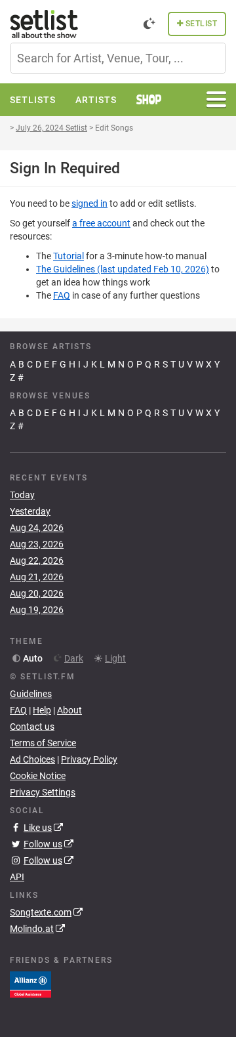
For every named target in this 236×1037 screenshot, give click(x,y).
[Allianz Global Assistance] (30, 983)
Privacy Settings (42, 792)
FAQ (61, 295)
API (17, 877)
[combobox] (118, 58)
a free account (101, 223)
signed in (89, 203)
